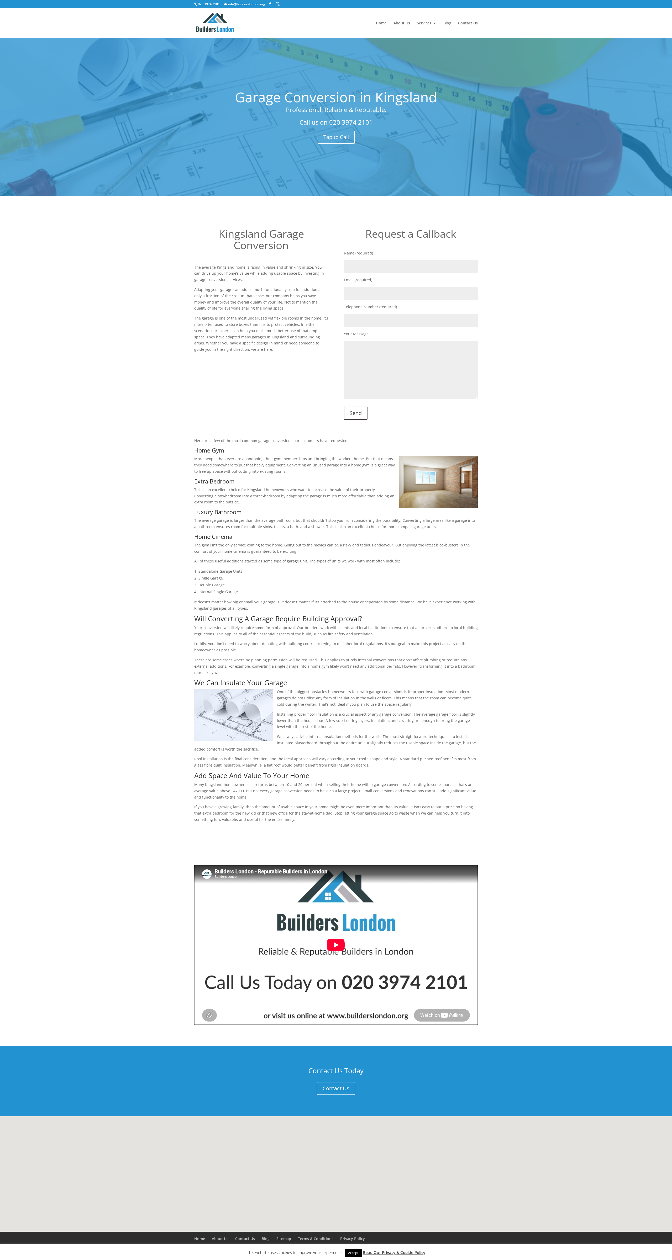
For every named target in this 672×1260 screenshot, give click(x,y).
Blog (447, 23)
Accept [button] (353, 1252)
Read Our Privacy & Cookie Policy (394, 1252)
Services (424, 23)
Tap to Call (336, 137)
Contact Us (468, 23)
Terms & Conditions (315, 1238)
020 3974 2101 (351, 122)
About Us (401, 23)
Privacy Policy (352, 1238)
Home (381, 23)
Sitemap (283, 1238)
